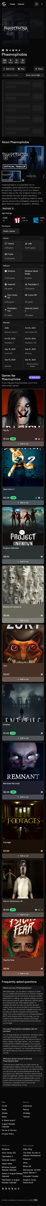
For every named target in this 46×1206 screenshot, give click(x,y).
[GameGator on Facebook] (6, 1189)
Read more (7, 208)
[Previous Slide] (6, 158)
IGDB (30, 1200)
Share (40, 69)
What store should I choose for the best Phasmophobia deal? (17, 1060)
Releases (6, 323)
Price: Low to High (33, 75)
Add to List (10, 69)
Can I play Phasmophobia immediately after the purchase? (20, 1030)
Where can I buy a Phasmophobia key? (17, 988)
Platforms (6, 266)
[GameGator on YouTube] (9, 1189)
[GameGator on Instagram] (3, 1189)
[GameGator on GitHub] (18, 1189)
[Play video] (23, 158)
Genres (5, 238)
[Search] (36, 4)
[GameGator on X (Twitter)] (12, 1189)
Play (22, 69)
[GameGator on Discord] (15, 1189)
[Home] (4, 4)
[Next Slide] (40, 158)
